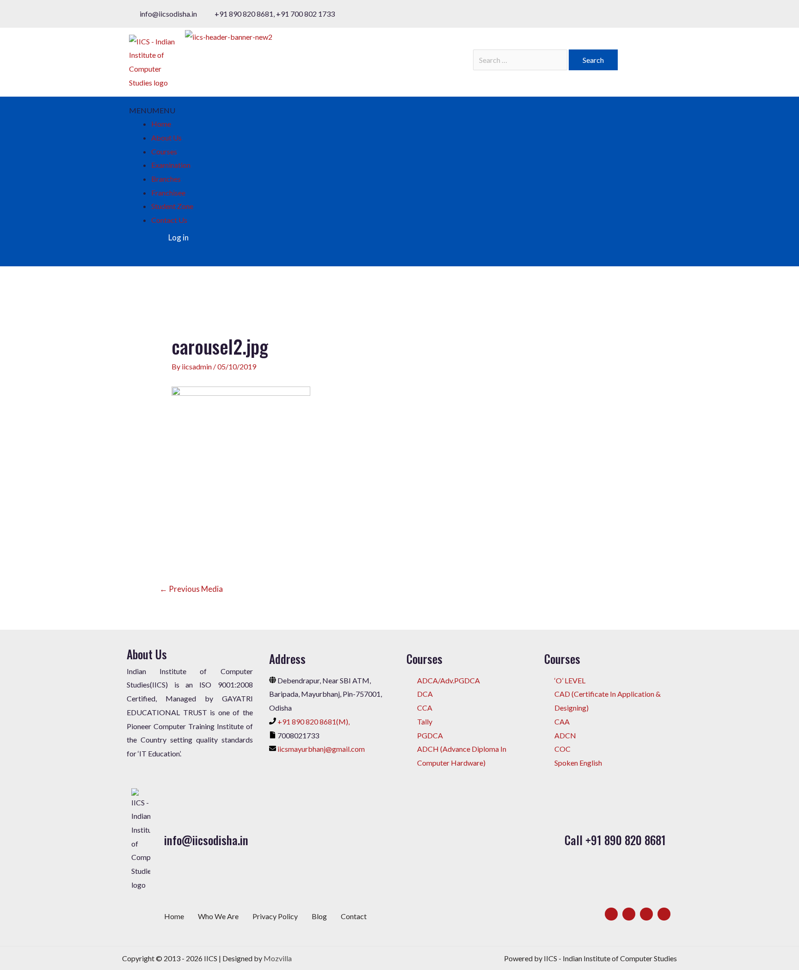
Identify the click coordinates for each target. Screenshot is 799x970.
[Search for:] (521, 59)
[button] (152, 110)
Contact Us (169, 219)
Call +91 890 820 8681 (615, 839)
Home (161, 123)
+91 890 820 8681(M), (313, 721)
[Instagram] (646, 914)
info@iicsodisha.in (206, 839)
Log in (178, 237)
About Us (166, 137)
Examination (171, 164)
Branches (166, 178)
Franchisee (168, 192)
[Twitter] (628, 914)
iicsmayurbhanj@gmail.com (321, 748)
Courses (164, 151)
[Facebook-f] (611, 914)
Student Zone (172, 206)
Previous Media (191, 589)
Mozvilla (278, 958)
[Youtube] (664, 914)
